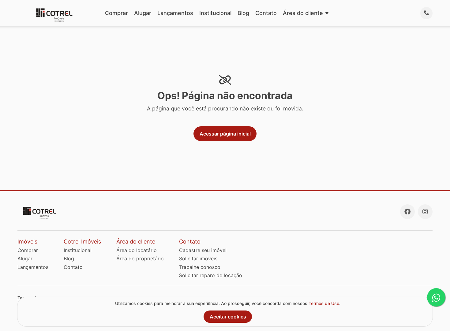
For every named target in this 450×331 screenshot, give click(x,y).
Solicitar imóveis (198, 258)
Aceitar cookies (228, 317)
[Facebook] (407, 211)
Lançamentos (175, 13)
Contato (266, 13)
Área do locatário (136, 250)
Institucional (215, 13)
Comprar (116, 13)
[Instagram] (425, 211)
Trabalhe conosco (199, 267)
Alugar (142, 13)
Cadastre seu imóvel (203, 250)
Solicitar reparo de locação (210, 275)
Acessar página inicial (225, 134)
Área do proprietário (140, 258)
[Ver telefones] (426, 13)
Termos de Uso (324, 303)
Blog (243, 13)
